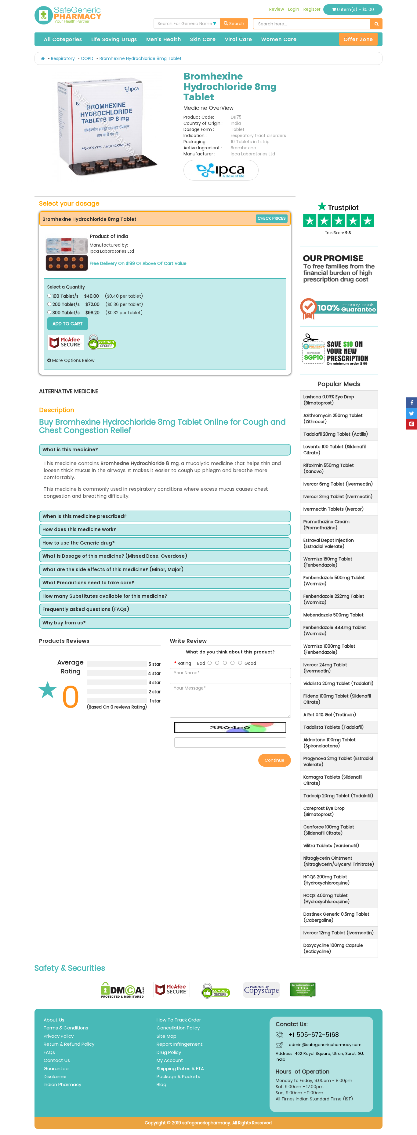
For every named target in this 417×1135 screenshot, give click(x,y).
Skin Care (203, 39)
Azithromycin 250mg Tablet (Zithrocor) (333, 418)
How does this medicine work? (79, 529)
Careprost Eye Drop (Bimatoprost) (324, 811)
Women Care (279, 39)
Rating (184, 663)
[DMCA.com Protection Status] (122, 990)
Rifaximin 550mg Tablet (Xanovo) (328, 468)
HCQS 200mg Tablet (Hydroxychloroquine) (326, 880)
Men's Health (163, 39)
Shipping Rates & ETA (180, 1068)
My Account (170, 1060)
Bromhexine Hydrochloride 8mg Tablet (141, 58)
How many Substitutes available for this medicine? (104, 596)
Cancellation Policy (178, 1028)
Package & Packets (178, 1076)
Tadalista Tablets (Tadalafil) (333, 727)
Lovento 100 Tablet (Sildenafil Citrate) (334, 450)
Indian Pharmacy (62, 1084)
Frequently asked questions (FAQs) (85, 609)
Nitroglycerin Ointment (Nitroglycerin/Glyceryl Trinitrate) (338, 861)
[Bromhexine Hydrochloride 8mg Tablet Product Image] (107, 127)
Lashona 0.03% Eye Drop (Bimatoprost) (328, 400)
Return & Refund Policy (69, 1044)
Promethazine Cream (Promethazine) (326, 525)
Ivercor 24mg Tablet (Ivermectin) (325, 668)
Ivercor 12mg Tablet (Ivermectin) (338, 933)
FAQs (49, 1052)
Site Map (166, 1036)
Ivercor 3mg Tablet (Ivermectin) (338, 496)
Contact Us (57, 1060)
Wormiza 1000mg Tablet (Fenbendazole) (329, 649)
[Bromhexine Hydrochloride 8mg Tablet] (67, 254)
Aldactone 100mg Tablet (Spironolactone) (329, 743)
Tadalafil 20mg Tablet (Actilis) (335, 434)
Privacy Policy (59, 1036)
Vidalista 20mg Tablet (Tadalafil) (338, 683)
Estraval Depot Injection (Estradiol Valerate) (328, 543)
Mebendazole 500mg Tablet (333, 615)
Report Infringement (180, 1044)
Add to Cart (68, 323)
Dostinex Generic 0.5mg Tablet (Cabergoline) (336, 917)
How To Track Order (179, 1020)
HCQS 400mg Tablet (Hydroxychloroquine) (326, 898)
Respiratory (63, 58)
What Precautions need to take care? (88, 583)
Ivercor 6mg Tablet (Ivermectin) (338, 484)
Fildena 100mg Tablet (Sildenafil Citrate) (337, 699)
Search (236, 23)
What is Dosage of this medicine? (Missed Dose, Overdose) (114, 556)
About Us (54, 1020)
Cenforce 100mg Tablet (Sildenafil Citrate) (328, 830)
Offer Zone (358, 39)
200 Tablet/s (65, 304)
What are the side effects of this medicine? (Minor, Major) (113, 569)
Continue (275, 760)
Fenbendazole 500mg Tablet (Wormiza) (334, 581)
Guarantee (56, 1068)
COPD (87, 58)
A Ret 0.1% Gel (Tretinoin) (329, 715)
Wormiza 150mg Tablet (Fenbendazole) (327, 562)
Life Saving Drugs (114, 39)
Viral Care (238, 39)
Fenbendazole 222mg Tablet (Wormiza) (333, 599)
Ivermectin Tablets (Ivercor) (333, 509)
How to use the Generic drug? (78, 543)
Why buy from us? (64, 623)
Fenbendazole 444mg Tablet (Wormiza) (334, 630)
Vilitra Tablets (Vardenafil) (331, 846)
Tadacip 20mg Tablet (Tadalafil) (338, 796)
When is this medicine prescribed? (84, 516)
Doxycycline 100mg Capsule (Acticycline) (333, 948)
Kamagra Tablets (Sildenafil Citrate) (332, 780)
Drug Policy (169, 1052)
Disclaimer (55, 1076)
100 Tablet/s (64, 296)
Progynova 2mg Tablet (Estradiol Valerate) (338, 761)
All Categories (63, 39)
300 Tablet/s (65, 313)
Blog (161, 1084)
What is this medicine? (70, 449)
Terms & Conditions (66, 1028)
